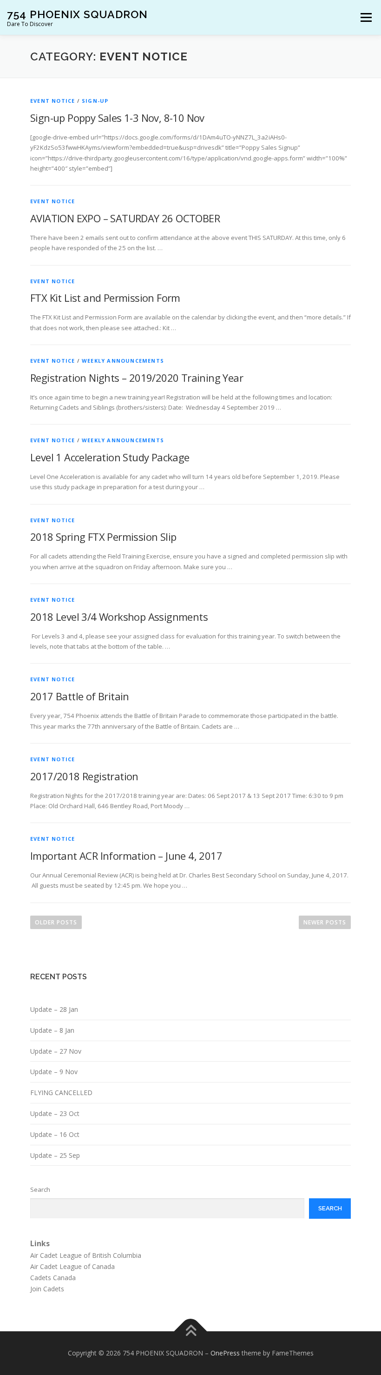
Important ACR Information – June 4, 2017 (126, 856)
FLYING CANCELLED (61, 1092)
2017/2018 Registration (84, 776)
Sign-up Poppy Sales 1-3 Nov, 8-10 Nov (117, 118)
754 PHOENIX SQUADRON (77, 14)
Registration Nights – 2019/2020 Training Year (136, 378)
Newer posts (324, 922)
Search (40, 1189)
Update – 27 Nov (55, 1051)
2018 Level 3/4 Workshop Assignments (119, 617)
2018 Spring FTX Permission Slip (103, 537)
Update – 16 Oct (54, 1134)
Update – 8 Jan (52, 1030)
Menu (366, 17)
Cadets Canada (53, 1277)
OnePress (225, 1352)
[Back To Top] (190, 1331)
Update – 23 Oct (54, 1113)
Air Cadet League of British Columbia (85, 1255)
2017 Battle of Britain (79, 696)
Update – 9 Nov (54, 1071)
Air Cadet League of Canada (72, 1266)
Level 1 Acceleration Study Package (110, 457)
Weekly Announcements (123, 360)
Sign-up (95, 100)
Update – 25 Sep (55, 1155)
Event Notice (52, 100)
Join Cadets (47, 1288)
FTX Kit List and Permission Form (105, 298)
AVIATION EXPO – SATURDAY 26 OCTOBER (125, 218)
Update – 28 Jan (54, 1009)
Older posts (56, 922)
